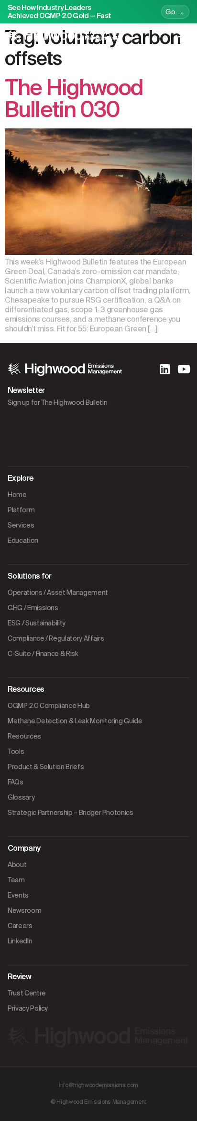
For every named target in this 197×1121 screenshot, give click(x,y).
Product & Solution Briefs (46, 766)
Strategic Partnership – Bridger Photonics (70, 812)
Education (23, 540)
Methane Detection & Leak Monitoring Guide (75, 721)
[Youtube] (183, 369)
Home (17, 494)
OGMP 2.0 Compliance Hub (49, 705)
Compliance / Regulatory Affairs (56, 638)
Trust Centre (27, 993)
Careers (20, 925)
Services (21, 525)
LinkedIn (20, 941)
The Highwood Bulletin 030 (74, 99)
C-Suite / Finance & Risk (43, 653)
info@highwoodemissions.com (98, 1085)
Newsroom (24, 910)
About (17, 864)
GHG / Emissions (33, 607)
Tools (16, 751)
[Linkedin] (164, 369)
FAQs (15, 782)
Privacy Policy (28, 1008)
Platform (21, 510)
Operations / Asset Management (58, 592)
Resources (24, 736)
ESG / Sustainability (37, 623)
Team (16, 880)
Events (18, 895)
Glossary (21, 797)
